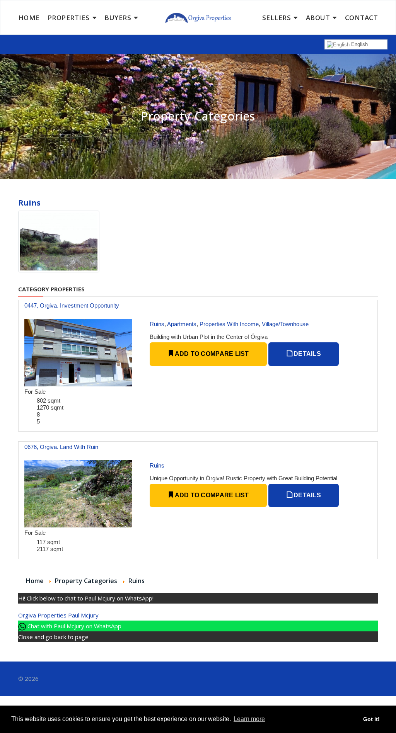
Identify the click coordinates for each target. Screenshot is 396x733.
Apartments (181, 324)
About (318, 17)
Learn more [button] (249, 719)
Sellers (276, 17)
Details (306, 353)
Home (29, 17)
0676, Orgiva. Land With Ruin (61, 447)
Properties (69, 17)
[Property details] (78, 352)
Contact (361, 17)
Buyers (117, 17)
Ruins (157, 324)
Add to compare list (211, 353)
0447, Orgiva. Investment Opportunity (71, 305)
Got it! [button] (371, 719)
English (359, 44)
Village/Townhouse (285, 324)
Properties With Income (229, 324)
